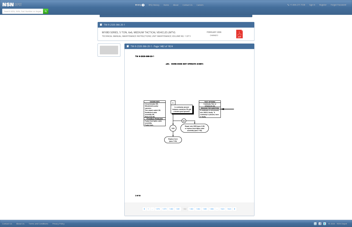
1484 (198, 209)
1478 (158, 209)
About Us (20, 223)
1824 (229, 209)
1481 (178, 209)
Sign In (312, 4)
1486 (212, 209)
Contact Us (188, 5)
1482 (185, 209)
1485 (205, 209)
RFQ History (154, 5)
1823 (222, 209)
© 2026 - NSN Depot (337, 223)
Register (323, 4)
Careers (200, 5)
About (175, 5)
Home (166, 5)
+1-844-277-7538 (297, 4)
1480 (171, 209)
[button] (140, 4)
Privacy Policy (58, 223)
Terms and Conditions (38, 223)
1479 (164, 209)
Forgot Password (338, 4)
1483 (191, 209)
